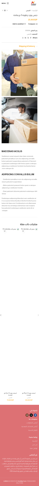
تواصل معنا (33, 448)
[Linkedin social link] (25, 37)
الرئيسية (34, 10)
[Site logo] (33, 3)
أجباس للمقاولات (31, 423)
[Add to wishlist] (23, 231)
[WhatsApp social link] (23, 37)
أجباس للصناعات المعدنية (29, 426)
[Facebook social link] (31, 37)
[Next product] (3, 10)
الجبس (28, 10)
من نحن (34, 445)
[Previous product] (7, 10)
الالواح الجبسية (32, 430)
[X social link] (28, 37)
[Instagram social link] (27, 415)
